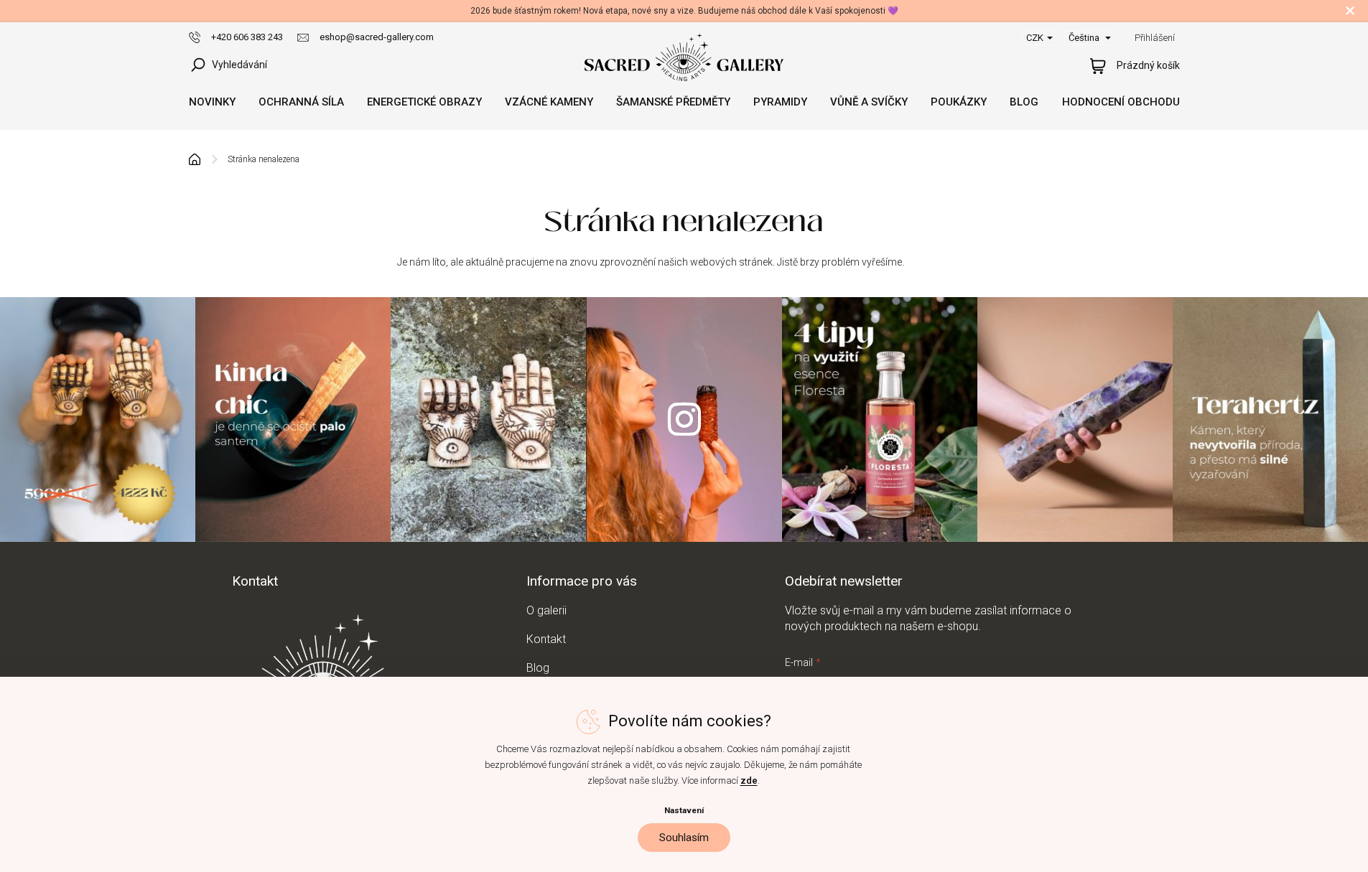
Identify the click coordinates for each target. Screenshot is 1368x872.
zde (749, 780)
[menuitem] (212, 102)
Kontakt (546, 639)
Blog (537, 668)
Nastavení (684, 810)
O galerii (546, 610)
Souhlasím (684, 837)
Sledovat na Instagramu (683, 419)
